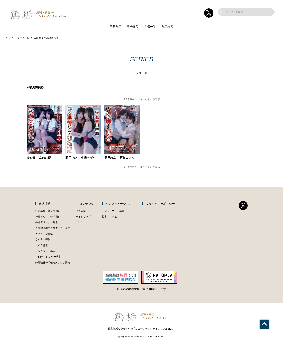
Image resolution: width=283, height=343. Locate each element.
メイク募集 (41, 245)
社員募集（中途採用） (47, 216)
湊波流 (31, 157)
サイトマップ (83, 216)
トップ (6, 37)
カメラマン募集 (44, 233)
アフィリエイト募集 (113, 210)
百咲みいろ (127, 157)
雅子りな (71, 157)
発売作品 (133, 26)
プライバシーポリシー (160, 203)
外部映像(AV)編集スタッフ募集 (52, 262)
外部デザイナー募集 (46, 222)
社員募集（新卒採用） (47, 210)
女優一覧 (150, 26)
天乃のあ (110, 157)
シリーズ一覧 (22, 37)
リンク (79, 222)
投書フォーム (109, 216)
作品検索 (167, 26)
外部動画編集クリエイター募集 (52, 228)
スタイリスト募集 (45, 250)
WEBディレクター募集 (48, 256)
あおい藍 (45, 157)
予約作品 (115, 26)
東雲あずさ (88, 157)
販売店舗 (81, 210)
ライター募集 (42, 239)
